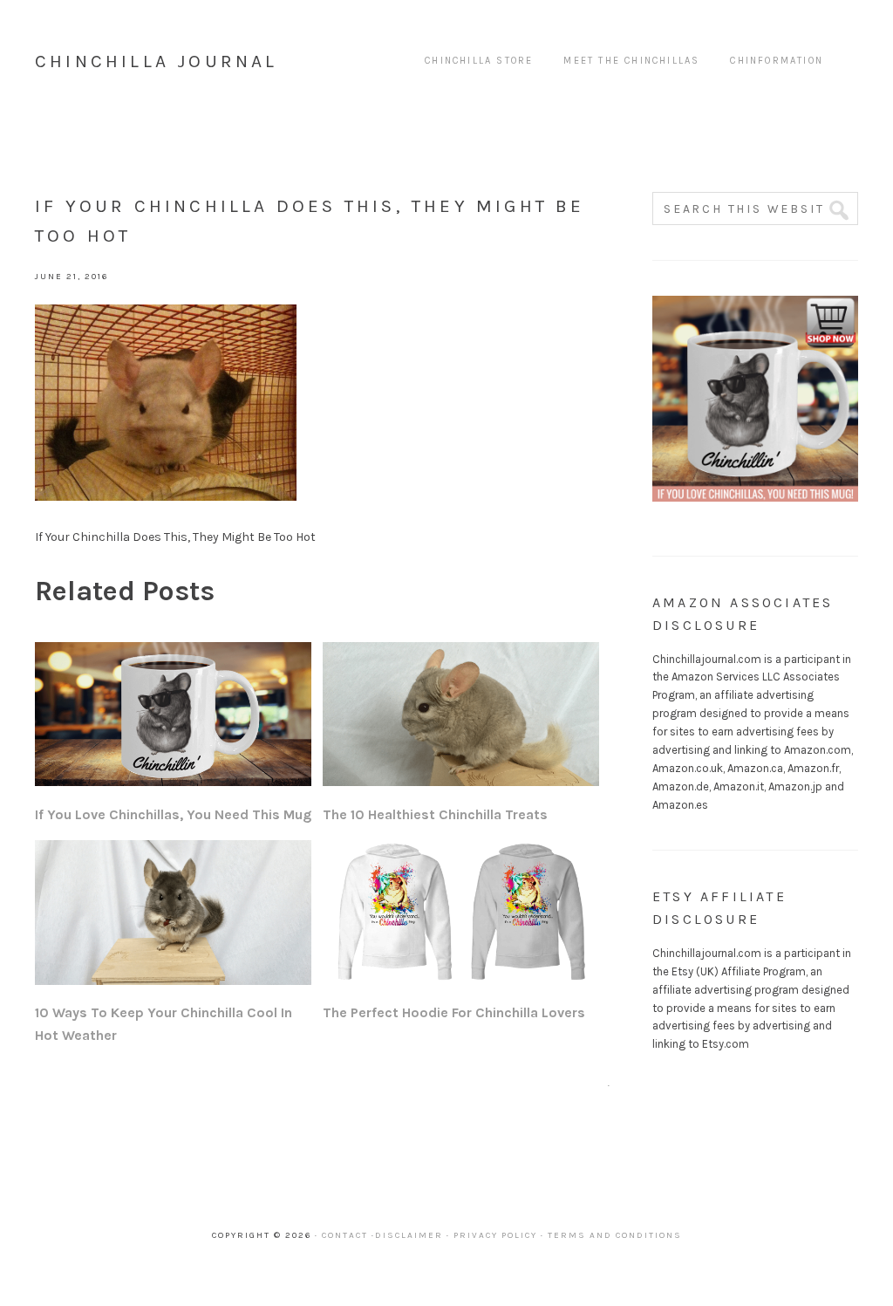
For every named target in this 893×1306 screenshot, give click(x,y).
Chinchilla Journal (156, 61)
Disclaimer (409, 1235)
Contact (345, 1235)
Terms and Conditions (615, 1235)
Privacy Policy (495, 1235)
